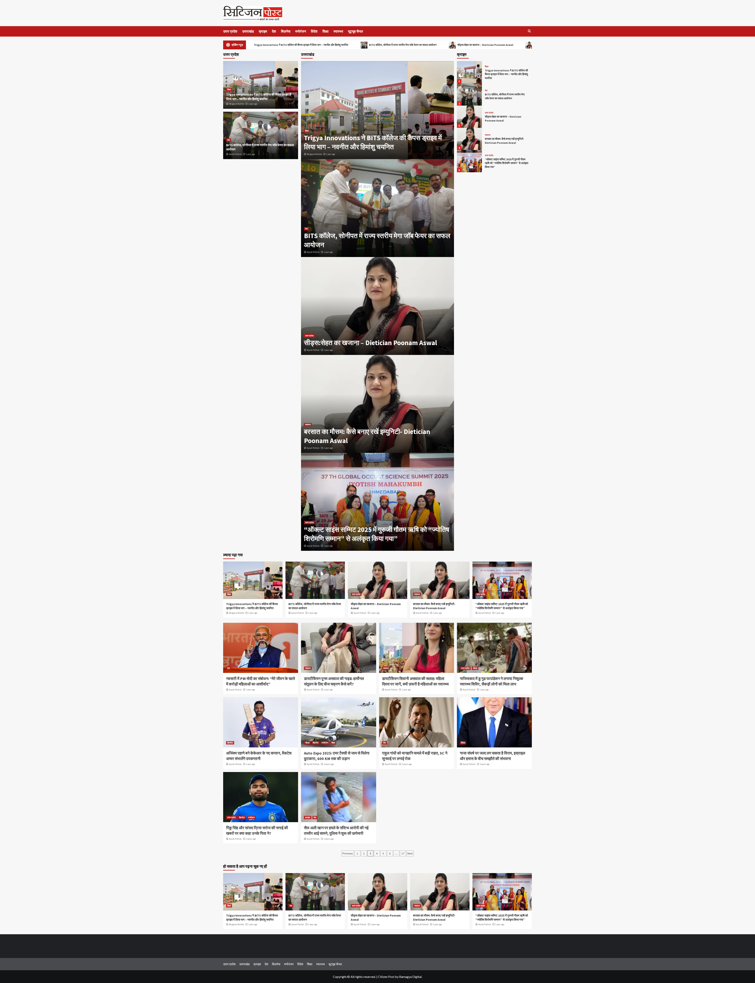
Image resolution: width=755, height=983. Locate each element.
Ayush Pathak (313, 252)
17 (402, 853)
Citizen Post (386, 976)
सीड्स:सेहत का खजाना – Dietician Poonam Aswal (485, 45)
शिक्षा (325, 31)
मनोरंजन (300, 31)
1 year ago (330, 154)
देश (274, 31)
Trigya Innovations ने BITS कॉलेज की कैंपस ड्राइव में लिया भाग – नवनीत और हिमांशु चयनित (301, 44)
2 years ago (329, 764)
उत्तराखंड (248, 31)
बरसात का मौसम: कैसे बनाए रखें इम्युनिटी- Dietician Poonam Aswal (504, 141)
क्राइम (263, 31)
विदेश (314, 31)
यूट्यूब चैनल (355, 31)
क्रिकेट (230, 742)
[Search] (529, 31)
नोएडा (475, 668)
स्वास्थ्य (338, 31)
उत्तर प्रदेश (230, 31)
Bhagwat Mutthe (314, 154)
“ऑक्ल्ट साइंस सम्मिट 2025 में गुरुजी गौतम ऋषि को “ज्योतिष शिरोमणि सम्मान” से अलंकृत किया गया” (376, 534)
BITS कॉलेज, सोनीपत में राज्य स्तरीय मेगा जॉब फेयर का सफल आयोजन (402, 45)
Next (410, 853)
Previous (348, 853)
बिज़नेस (285, 31)
